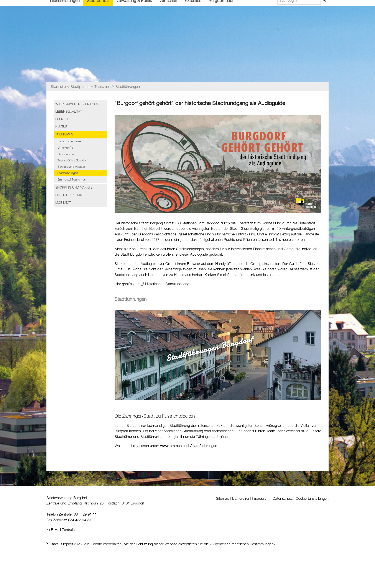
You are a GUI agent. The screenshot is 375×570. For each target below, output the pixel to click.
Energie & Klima (68, 195)
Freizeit (61, 119)
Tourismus (64, 134)
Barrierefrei (240, 499)
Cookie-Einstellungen (312, 499)
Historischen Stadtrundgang (167, 284)
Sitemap (222, 499)
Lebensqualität (68, 111)
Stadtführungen (68, 173)
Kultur (61, 127)
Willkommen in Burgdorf (77, 104)
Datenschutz (283, 499)
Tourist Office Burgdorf (72, 160)
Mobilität (63, 203)
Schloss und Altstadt (71, 166)
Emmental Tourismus (72, 179)
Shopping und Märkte (73, 187)
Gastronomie (66, 154)
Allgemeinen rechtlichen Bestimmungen (242, 544)
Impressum (261, 499)
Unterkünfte (65, 147)
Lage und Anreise (69, 141)
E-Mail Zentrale (63, 530)
